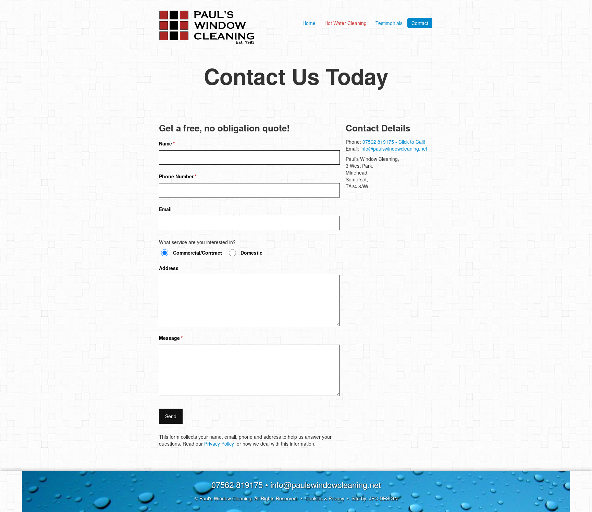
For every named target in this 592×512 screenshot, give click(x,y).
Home (309, 23)
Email (165, 209)
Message (181, 337)
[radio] (164, 252)
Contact (419, 23)
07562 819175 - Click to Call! (393, 141)
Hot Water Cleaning (345, 23)
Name (177, 143)
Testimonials (389, 23)
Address (168, 268)
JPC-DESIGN (383, 498)
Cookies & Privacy (324, 498)
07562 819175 (237, 484)
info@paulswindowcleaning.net (393, 148)
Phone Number (188, 176)
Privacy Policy (219, 443)
